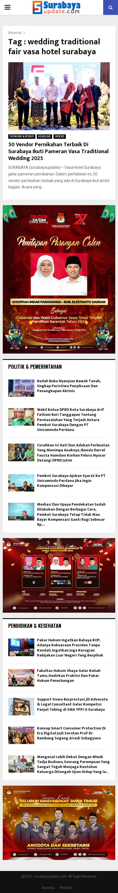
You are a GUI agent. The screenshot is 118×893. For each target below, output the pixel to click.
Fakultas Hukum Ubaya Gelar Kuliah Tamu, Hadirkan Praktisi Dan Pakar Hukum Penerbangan (68, 675)
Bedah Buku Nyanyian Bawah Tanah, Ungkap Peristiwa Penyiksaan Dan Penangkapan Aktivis (68, 386)
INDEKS (59, 136)
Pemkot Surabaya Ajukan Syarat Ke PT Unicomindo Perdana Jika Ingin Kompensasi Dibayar (71, 481)
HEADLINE (44, 136)
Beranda (48, 888)
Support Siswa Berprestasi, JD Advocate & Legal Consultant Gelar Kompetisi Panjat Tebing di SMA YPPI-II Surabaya (72, 704)
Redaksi (66, 888)
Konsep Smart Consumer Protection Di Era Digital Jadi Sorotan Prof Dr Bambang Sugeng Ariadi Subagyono (71, 733)
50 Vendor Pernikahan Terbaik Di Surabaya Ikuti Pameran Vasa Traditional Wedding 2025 (58, 151)
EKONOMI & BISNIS (22, 136)
